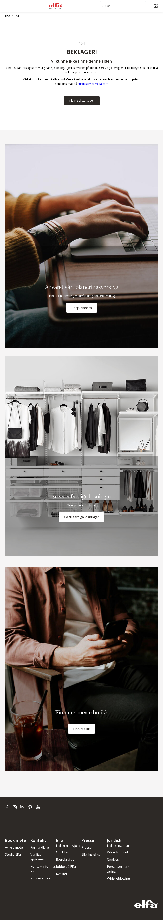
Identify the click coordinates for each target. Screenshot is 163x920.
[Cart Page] (156, 6)
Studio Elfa (13, 854)
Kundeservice (40, 878)
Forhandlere (39, 847)
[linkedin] (23, 807)
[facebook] (8, 807)
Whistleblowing (118, 878)
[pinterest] (31, 807)
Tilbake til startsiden (81, 100)
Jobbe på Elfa (66, 866)
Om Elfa (62, 852)
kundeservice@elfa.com (93, 84)
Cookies (113, 859)
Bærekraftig (65, 859)
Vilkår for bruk (118, 852)
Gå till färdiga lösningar (81, 517)
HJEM (7, 16)
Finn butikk (81, 729)
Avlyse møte (14, 847)
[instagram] (15, 807)
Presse (87, 847)
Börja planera (81, 308)
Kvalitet (61, 874)
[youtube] (38, 807)
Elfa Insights (91, 854)
